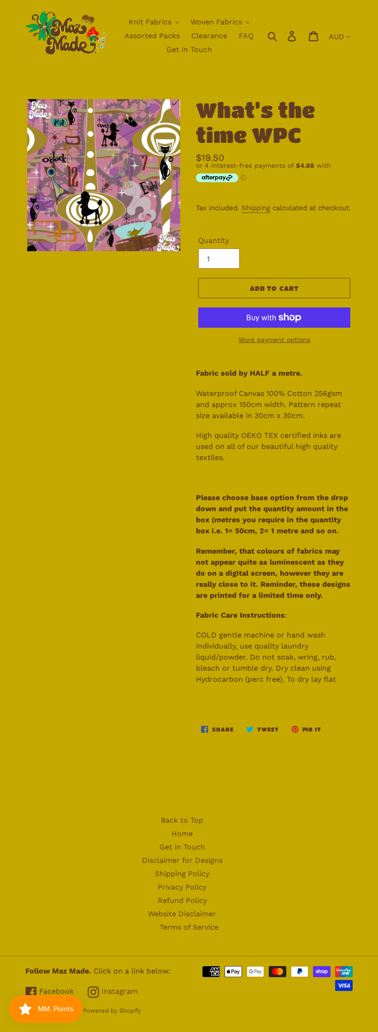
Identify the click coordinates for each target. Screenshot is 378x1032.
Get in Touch (182, 847)
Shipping (256, 208)
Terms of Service (189, 927)
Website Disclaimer (182, 913)
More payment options (274, 339)
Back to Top (182, 820)
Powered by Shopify (112, 1010)
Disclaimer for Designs (182, 860)
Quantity (213, 240)
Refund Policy (182, 900)
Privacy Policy (182, 887)
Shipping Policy (182, 873)
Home (182, 833)
